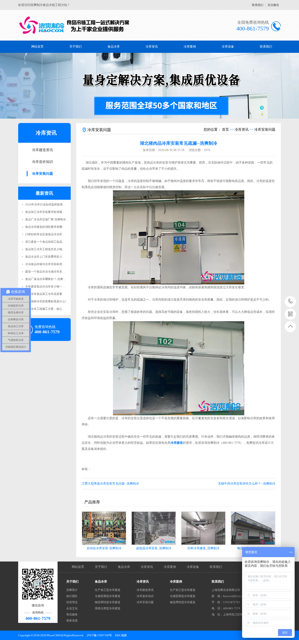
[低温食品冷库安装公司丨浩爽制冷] (74, 25)
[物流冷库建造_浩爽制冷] (253, 528)
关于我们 (75, 46)
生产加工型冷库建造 (107, 590)
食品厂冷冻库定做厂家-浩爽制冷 (45, 219)
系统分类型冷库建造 (107, 608)
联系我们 (257, 5)
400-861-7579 (290, 301)
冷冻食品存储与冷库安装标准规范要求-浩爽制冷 (55, 264)
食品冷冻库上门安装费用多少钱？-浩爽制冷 (52, 256)
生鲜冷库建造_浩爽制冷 (203, 548)
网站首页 (37, 46)
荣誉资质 (72, 620)
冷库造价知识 (42, 162)
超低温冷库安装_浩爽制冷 (153, 548)
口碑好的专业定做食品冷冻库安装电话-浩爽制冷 (55, 234)
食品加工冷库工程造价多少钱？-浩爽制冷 (51, 249)
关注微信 (273, 5)
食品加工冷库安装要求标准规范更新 (48, 212)
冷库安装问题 (42, 173)
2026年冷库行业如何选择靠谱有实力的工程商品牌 (56, 204)
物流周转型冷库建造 (107, 602)
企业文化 (72, 608)
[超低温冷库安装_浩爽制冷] (153, 528)
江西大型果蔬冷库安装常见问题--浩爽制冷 (110, 483)
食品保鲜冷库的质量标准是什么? (45, 301)
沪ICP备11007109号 (99, 635)
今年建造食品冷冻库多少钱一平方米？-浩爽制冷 (55, 286)
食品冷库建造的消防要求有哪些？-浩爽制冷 (52, 226)
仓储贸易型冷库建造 (107, 596)
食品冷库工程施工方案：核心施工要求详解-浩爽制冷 (58, 308)
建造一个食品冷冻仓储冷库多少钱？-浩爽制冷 (54, 271)
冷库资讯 (152, 46)
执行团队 (72, 596)
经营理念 (72, 602)
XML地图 (121, 635)
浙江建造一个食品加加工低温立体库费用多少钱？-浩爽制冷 (62, 241)
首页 (225, 129)
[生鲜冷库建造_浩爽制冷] (203, 528)
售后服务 (72, 614)
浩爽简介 (72, 590)
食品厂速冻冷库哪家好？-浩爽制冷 (47, 279)
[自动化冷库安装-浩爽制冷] (104, 528)
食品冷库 (113, 46)
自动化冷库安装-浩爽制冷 (104, 548)
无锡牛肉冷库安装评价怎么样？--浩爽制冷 (246, 483)
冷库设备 (228, 46)
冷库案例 (190, 46)
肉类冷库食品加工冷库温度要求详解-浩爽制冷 (54, 294)
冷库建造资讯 (42, 150)
